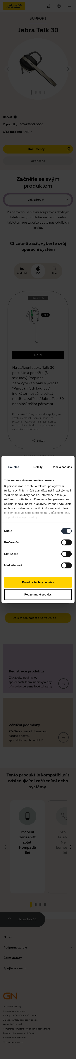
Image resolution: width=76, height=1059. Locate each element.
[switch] (66, 542)
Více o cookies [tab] (62, 467)
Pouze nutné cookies (38, 594)
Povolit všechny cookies (38, 582)
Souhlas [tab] (13, 467)
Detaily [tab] (37, 467)
